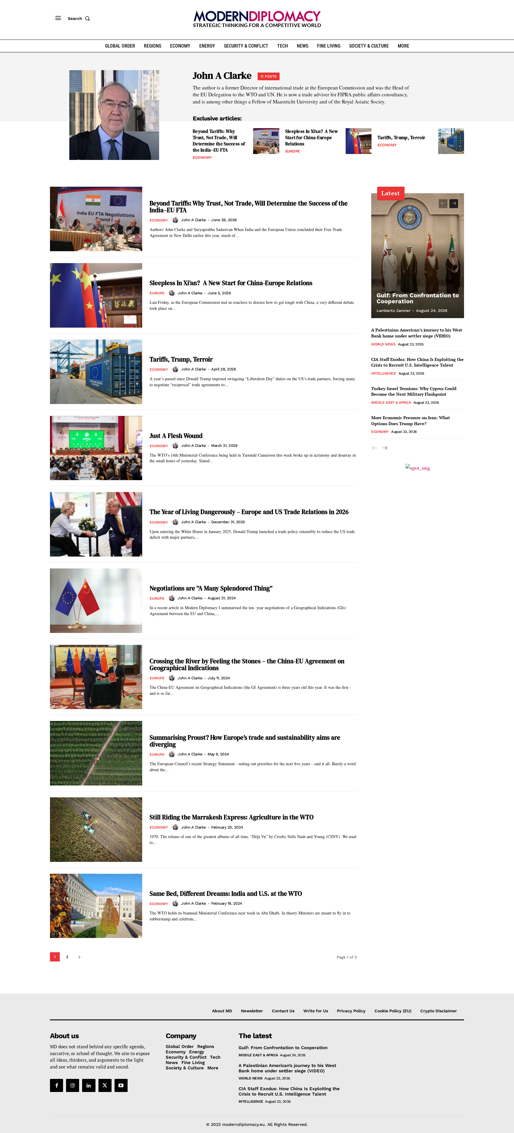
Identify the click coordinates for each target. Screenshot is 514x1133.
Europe (292, 151)
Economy (202, 157)
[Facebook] (56, 1085)
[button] (80, 18)
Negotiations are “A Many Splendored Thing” (211, 588)
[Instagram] (72, 1085)
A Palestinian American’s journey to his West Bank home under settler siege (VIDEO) (416, 333)
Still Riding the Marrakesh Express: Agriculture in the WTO (232, 817)
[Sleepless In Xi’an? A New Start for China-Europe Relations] (359, 141)
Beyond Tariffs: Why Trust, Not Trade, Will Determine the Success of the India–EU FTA (219, 140)
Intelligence (383, 373)
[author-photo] (176, 220)
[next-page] (79, 956)
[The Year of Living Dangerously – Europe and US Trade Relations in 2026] (96, 524)
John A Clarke (193, 220)
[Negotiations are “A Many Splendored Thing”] (96, 600)
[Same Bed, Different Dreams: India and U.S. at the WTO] (96, 906)
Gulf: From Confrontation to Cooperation (418, 298)
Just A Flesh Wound (176, 435)
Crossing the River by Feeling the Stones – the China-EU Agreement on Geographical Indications (247, 664)
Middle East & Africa (391, 402)
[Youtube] (121, 1085)
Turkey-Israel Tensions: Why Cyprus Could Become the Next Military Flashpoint (413, 391)
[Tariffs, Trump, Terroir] (451, 141)
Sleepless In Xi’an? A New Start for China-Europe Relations (311, 137)
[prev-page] (443, 203)
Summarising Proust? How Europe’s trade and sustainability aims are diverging (245, 741)
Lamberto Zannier (393, 310)
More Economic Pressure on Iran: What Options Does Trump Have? (410, 420)
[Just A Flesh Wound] (96, 448)
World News (383, 344)
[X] (105, 1085)
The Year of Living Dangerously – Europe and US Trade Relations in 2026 (249, 511)
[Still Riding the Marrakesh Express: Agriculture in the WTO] (96, 829)
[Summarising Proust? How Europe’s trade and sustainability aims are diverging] (96, 753)
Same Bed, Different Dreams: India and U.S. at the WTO (226, 893)
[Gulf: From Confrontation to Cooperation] (417, 255)
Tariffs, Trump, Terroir (401, 137)
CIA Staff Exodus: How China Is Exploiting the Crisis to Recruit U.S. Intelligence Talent (417, 362)
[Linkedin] (88, 1085)
